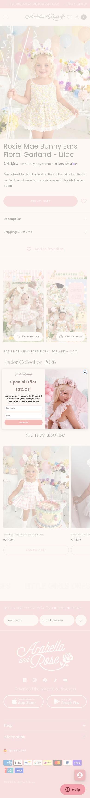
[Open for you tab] (79, 775)
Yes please (23, 422)
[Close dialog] (85, 372)
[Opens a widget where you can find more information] (72, 790)
